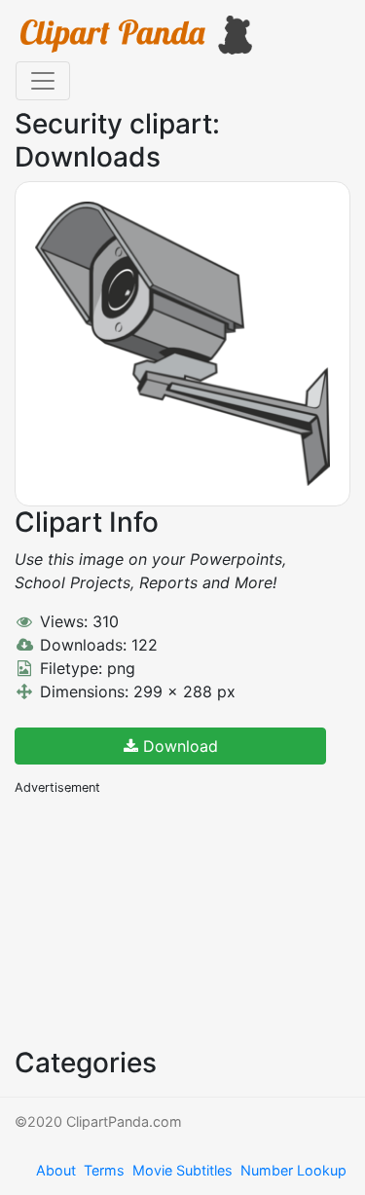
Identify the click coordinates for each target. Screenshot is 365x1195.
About (56, 1170)
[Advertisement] (161, 919)
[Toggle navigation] (43, 80)
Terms (104, 1170)
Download (178, 746)
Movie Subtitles (182, 1170)
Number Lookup (293, 1170)
